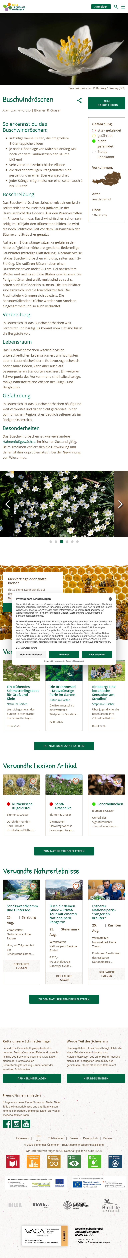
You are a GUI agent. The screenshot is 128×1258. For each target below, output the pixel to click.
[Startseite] (14, 6)
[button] (64, 504)
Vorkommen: (102, 167)
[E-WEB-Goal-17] (115, 1161)
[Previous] (8, 504)
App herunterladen (32, 1078)
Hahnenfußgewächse (19, 441)
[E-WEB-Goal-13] (74, 1161)
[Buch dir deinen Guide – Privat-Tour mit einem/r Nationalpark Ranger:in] (64, 932)
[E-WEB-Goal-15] (94, 1161)
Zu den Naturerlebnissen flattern (64, 999)
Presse (74, 1138)
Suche (116, 6)
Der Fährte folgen (21, 966)
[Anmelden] (33, 667)
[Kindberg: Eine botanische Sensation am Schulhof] (106, 695)
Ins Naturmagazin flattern (64, 746)
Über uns (38, 1138)
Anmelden (101, 6)
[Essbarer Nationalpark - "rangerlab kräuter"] (106, 932)
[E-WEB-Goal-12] (53, 1161)
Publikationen (56, 1138)
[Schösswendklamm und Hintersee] (21, 932)
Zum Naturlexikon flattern (64, 851)
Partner (107, 1138)
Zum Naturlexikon (108, 103)
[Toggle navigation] (123, 6)
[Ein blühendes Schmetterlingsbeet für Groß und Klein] (21, 695)
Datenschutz (90, 1138)
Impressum (22, 1138)
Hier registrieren (96, 1078)
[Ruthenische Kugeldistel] (21, 785)
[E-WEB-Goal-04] (13, 1161)
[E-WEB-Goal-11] (33, 1161)
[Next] (119, 504)
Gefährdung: (102, 124)
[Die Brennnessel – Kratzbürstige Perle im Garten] (64, 695)
